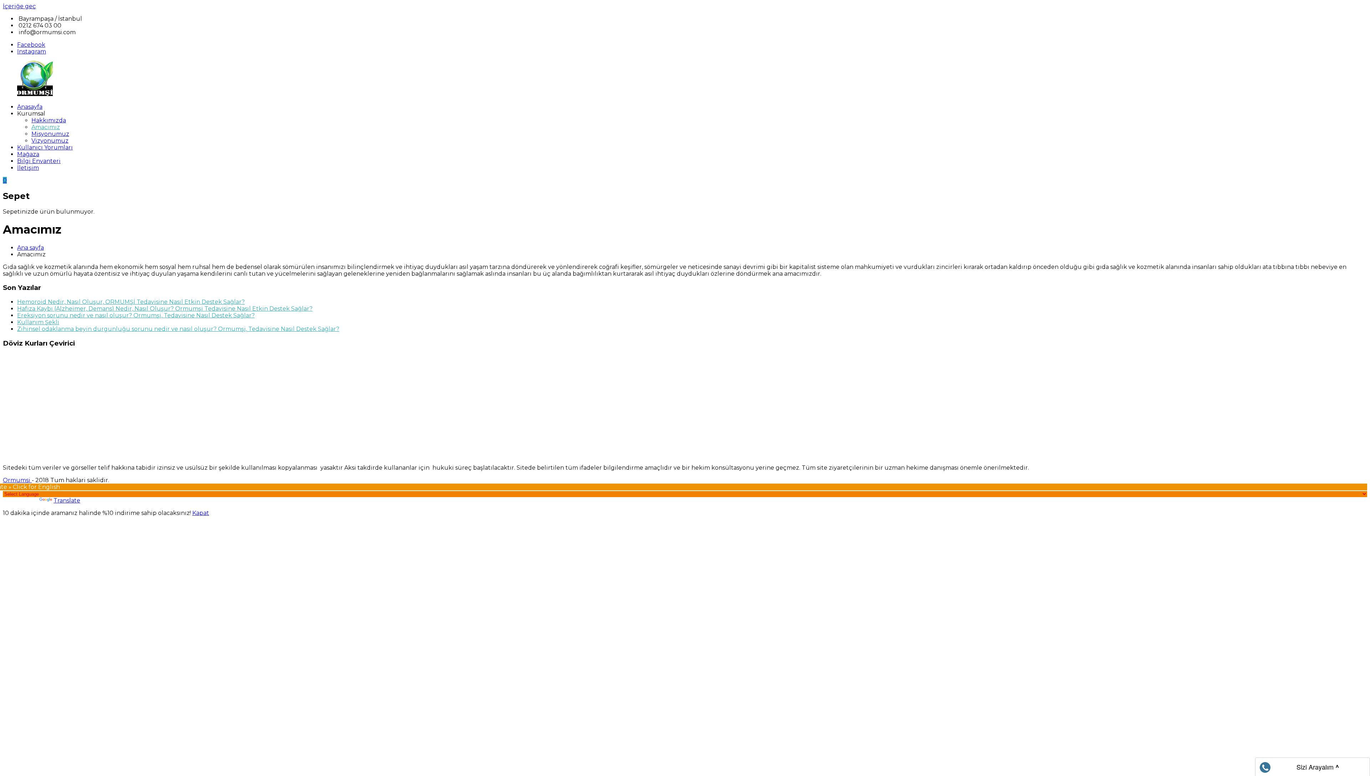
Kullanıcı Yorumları (45, 147)
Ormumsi (17, 480)
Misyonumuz (50, 134)
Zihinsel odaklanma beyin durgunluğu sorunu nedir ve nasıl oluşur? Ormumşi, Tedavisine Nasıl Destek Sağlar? (178, 329)
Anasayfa (29, 106)
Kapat (200, 513)
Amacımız (45, 127)
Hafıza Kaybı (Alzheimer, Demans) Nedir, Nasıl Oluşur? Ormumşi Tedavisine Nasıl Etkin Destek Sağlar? (165, 308)
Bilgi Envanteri (39, 161)
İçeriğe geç (19, 6)
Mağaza (28, 154)
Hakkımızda (48, 120)
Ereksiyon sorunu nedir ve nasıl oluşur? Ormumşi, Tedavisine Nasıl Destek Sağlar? (136, 315)
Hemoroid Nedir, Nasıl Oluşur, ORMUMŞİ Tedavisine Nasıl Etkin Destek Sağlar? (131, 301)
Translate (67, 500)
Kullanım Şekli (38, 322)
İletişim (28, 167)
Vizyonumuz (49, 140)
